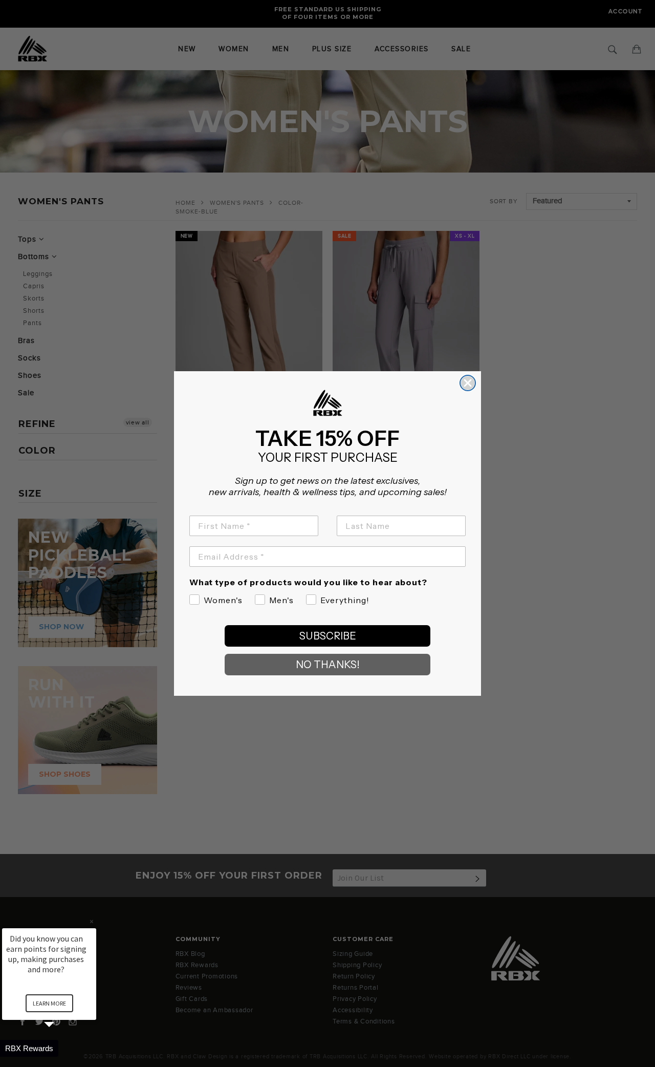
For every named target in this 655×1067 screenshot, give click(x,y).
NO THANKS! (328, 664)
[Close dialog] (467, 383)
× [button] (92, 921)
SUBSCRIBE (327, 636)
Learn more (49, 1003)
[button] (61, 1048)
